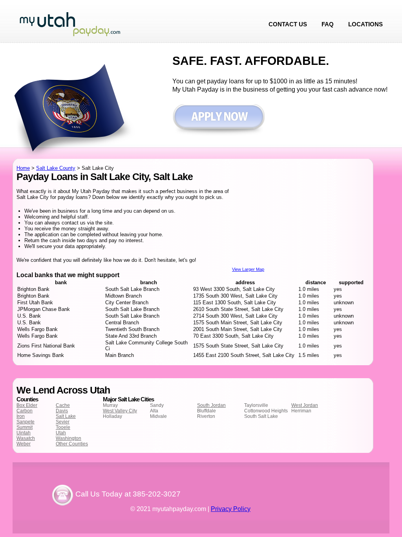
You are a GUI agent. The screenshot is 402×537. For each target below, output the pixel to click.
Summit (24, 427)
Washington (68, 438)
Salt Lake (66, 416)
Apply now (218, 120)
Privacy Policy (230, 509)
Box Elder (26, 405)
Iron (20, 416)
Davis (62, 411)
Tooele (63, 427)
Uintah (23, 433)
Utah (61, 433)
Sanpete (25, 422)
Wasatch (25, 438)
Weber (23, 444)
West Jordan (304, 405)
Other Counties (72, 444)
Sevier (62, 422)
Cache (63, 405)
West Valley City (120, 411)
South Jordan (211, 405)
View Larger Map (248, 269)
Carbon (24, 411)
